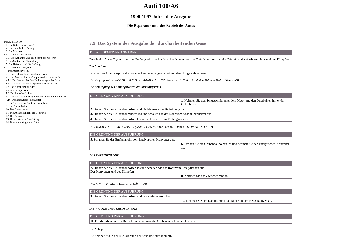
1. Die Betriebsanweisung (20, 44)
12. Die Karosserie (16, 115)
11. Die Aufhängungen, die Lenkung (26, 112)
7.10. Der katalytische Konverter (23, 99)
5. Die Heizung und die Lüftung (23, 64)
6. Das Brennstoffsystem (19, 67)
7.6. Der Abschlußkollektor (20, 86)
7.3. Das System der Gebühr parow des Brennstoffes (33, 77)
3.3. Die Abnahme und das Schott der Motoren (31, 57)
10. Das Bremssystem (17, 109)
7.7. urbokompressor (17, 90)
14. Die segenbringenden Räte (22, 122)
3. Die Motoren (14, 51)
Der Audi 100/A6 (13, 41)
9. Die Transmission (17, 106)
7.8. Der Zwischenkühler (19, 93)
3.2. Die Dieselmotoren (18, 54)
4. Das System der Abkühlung (22, 60)
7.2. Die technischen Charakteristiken (26, 73)
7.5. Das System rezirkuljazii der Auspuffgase (32, 83)
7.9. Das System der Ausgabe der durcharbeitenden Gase (36, 96)
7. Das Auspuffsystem (17, 70)
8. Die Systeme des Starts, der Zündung (27, 102)
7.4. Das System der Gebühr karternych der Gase (34, 80)
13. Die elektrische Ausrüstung (22, 119)
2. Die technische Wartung (20, 48)
